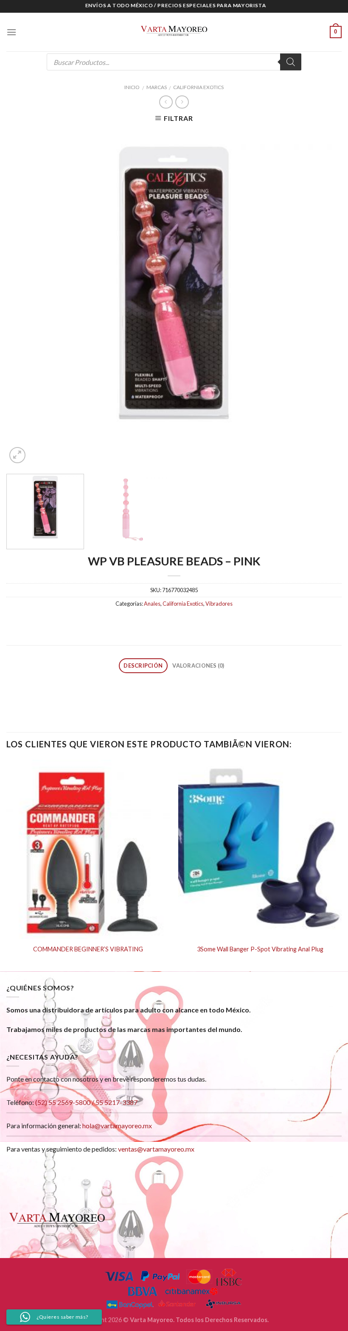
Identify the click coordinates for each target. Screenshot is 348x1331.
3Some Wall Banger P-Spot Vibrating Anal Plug (260, 949)
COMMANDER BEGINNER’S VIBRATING (88, 949)
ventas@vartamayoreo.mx (156, 1149)
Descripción (143, 665)
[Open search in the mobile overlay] (174, 61)
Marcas (156, 87)
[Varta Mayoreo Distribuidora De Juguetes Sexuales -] (174, 32)
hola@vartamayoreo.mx (117, 1125)
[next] (324, 298)
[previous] (23, 298)
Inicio (132, 87)
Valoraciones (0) (198, 665)
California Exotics (198, 87)
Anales (152, 603)
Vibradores (219, 603)
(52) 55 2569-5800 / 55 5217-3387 (86, 1102)
